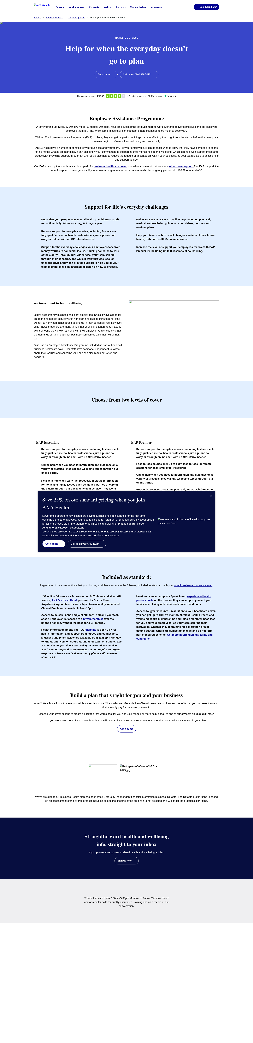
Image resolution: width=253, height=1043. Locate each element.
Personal (59, 7)
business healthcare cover (110, 166)
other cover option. (181, 166)
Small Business (76, 7)
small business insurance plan (193, 585)
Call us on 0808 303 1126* (85, 544)
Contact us (156, 7)
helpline (91, 629)
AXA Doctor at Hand (64, 600)
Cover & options (76, 17)
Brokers (107, 7)
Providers (121, 7)
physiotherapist (93, 619)
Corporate (94, 7)
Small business (54, 17)
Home (37, 17)
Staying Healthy (138, 7)
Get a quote (51, 544)
